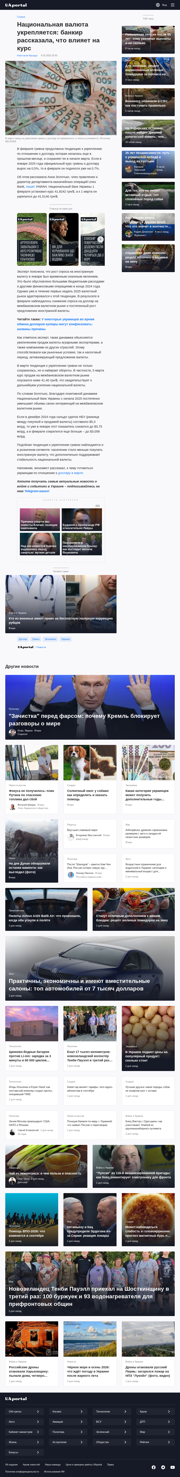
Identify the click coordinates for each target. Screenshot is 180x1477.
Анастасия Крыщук (27, 55)
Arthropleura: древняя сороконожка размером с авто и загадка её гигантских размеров (146, 833)
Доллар (23, 639)
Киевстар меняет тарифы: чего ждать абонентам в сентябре (89, 1088)
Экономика (50, 639)
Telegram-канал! (36, 491)
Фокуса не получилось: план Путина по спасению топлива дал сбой (31, 795)
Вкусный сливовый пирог (82, 829)
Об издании (11, 1464)
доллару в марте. (71, 473)
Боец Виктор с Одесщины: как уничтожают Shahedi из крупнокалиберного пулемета (144, 1125)
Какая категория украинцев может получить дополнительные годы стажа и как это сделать (147, 795)
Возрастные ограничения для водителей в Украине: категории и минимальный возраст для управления (146, 868)
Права (110, 1464)
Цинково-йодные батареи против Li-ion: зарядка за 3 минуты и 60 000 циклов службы (30, 1056)
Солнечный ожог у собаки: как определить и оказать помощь (88, 795)
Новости (41, 647)
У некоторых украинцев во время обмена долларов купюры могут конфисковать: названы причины (55, 324)
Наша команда (52, 1464)
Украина (65, 639)
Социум (21, 16)
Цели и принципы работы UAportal (84, 1464)
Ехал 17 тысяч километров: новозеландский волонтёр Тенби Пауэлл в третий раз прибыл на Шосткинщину (88, 1056)
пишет (30, 186)
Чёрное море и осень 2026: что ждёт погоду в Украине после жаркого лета (88, 1371)
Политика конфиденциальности (22, 1471)
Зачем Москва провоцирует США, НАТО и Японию (29, 1123)
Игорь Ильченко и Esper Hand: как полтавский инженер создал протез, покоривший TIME (31, 1090)
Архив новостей (31, 1464)
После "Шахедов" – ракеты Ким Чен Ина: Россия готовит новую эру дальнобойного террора (89, 866)
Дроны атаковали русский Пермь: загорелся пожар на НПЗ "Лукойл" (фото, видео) (148, 1371)
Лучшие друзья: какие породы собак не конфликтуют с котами (148, 1088)
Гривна (35, 639)
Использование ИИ (54, 1471)
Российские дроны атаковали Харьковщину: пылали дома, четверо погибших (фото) (29, 1371)
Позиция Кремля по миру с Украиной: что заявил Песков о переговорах (89, 1123)
